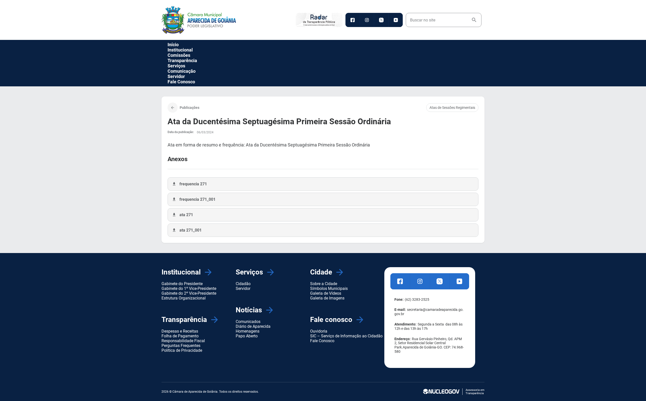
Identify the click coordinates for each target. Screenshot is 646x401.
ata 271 (186, 214)
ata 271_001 (190, 230)
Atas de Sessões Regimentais (452, 108)
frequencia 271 (193, 184)
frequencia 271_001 (197, 199)
